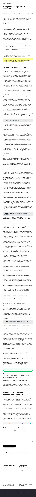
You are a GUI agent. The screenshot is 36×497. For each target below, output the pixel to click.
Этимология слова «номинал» (9, 465)
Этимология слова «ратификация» (23, 466)
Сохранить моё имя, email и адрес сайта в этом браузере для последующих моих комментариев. (17, 443)
